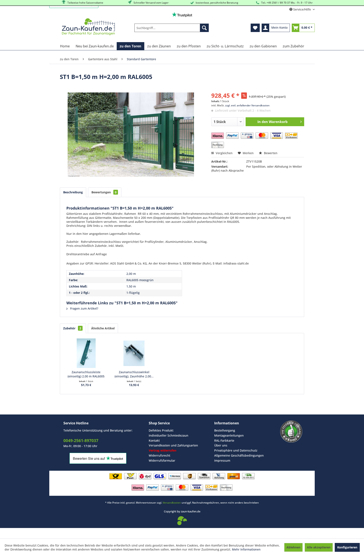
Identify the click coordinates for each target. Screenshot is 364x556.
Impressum (222, 460)
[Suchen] (204, 28)
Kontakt (154, 440)
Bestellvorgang (224, 430)
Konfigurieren (347, 547)
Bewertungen (103, 192)
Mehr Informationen (246, 549)
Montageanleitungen (229, 435)
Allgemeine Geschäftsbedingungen (239, 455)
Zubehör (72, 328)
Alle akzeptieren (319, 547)
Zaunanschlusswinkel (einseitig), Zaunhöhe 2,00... (134, 374)
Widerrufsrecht (159, 455)
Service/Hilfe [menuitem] (302, 9)
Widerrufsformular (162, 460)
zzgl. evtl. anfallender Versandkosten (247, 105)
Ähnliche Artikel (103, 328)
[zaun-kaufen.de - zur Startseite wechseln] (88, 26)
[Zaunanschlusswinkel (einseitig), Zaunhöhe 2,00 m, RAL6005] (134, 353)
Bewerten (270, 153)
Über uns (220, 445)
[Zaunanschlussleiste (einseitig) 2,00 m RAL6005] (86, 353)
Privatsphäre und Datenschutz (235, 450)
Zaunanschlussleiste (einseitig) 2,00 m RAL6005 (86, 374)
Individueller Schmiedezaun (168, 435)
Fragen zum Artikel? (83, 308)
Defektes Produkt (161, 430)
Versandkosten (172, 502)
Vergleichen (224, 153)
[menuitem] (171, 28)
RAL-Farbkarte (224, 440)
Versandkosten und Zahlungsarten (173, 445)
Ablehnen (293, 547)
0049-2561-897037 (80, 440)
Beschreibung (73, 192)
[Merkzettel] (255, 28)
